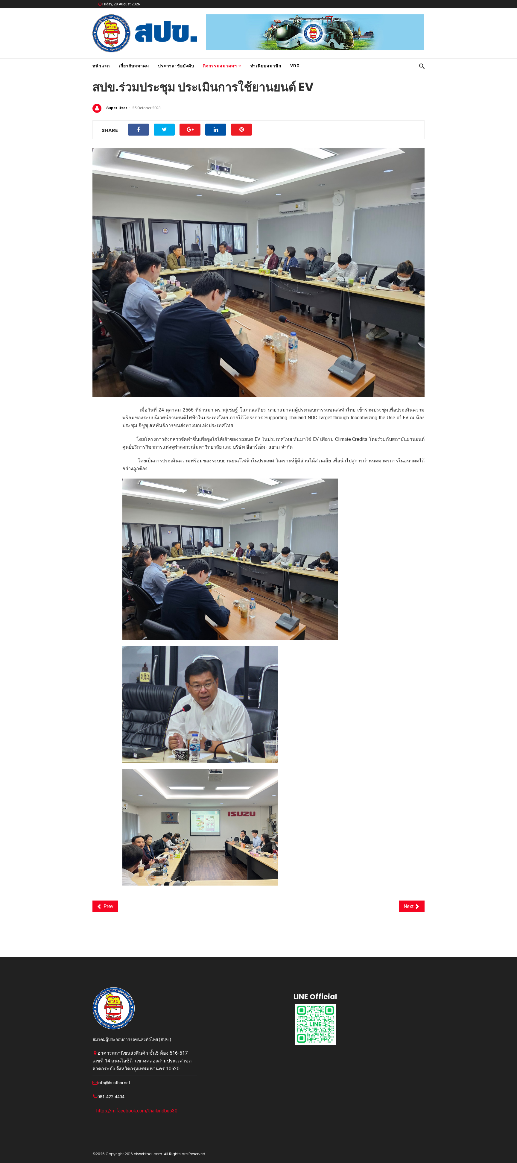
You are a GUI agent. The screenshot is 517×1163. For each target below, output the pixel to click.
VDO (295, 65)
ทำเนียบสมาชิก (265, 65)
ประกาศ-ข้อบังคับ (176, 65)
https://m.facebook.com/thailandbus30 (136, 1111)
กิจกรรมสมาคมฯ (220, 65)
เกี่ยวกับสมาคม (134, 65)
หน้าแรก (101, 65)
